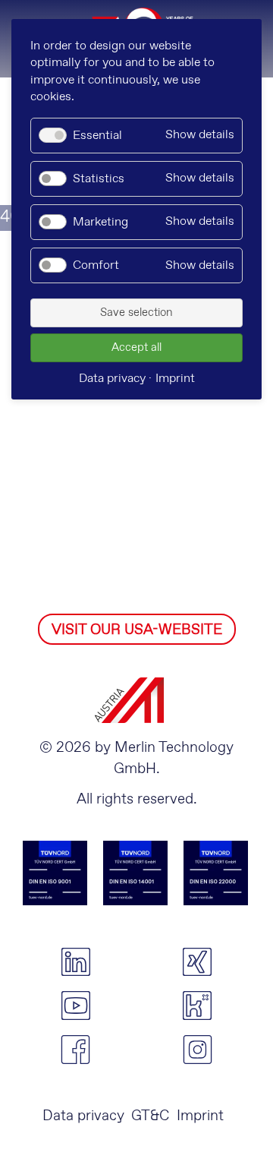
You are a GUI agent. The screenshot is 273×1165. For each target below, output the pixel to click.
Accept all (136, 347)
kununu (197, 1005)
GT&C (150, 1116)
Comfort (96, 265)
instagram (197, 1049)
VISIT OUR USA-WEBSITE (137, 629)
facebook (75, 1049)
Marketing (100, 222)
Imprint (200, 1116)
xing (197, 962)
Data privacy (83, 1116)
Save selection (136, 312)
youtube (75, 1005)
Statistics (98, 179)
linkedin (75, 962)
